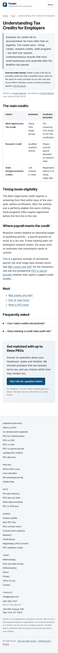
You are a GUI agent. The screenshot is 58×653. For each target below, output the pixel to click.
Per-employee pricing (13, 477)
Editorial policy (10, 568)
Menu (50, 4)
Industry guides (10, 518)
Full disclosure (19, 86)
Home (5, 16)
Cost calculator (10, 473)
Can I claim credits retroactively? (26, 323)
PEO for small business (14, 436)
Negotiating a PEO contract (16, 543)
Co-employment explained (15, 432)
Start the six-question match (26, 381)
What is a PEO (9, 427)
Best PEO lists (9, 522)
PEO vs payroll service (13, 448)
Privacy (6, 576)
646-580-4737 (10, 601)
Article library (9, 539)
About (6, 572)
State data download (13, 502)
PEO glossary (9, 457)
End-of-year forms (18, 300)
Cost (13, 16)
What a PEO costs (18, 304)
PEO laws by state (11, 497)
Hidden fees (8, 481)
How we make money (13, 564)
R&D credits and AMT (20, 266)
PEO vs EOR (8, 440)
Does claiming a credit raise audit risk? (29, 331)
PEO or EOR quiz (11, 506)
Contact (6, 585)
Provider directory (11, 493)
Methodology (9, 559)
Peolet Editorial (19, 93)
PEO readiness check (13, 547)
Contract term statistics (14, 531)
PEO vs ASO (8, 444)
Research (7, 535)
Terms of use (9, 580)
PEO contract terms (12, 526)
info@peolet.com (11, 596)
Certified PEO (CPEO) (13, 453)
